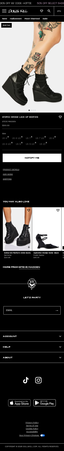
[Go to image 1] (29, 110)
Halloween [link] (16, 19)
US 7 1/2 (40, 138)
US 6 (4, 138)
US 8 (51, 138)
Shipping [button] (7, 179)
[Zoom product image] (32, 67)
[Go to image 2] (31, 110)
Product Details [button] (11, 169)
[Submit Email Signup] (56, 310)
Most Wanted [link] (32, 19)
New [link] (4, 19)
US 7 (28, 138)
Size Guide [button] (8, 174)
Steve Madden (9, 121)
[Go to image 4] (35, 110)
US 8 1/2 (6, 144)
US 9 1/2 (30, 144)
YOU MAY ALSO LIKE (16, 201)
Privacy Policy (32, 423)
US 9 (18, 144)
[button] (4, 11)
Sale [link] (45, 19)
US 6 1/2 (16, 138)
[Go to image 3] (33, 110)
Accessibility (32, 432)
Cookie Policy (32, 429)
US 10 (42, 144)
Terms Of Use (32, 426)
